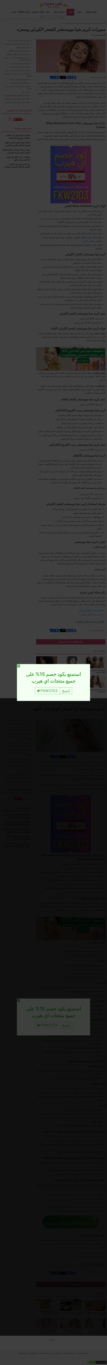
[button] (66, 690)
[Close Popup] (18, 665)
